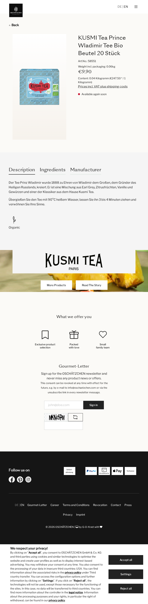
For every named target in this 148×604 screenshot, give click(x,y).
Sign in (93, 405)
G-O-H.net (88, 527)
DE (120, 7)
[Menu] (136, 6)
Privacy (67, 514)
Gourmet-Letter (37, 505)
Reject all (126, 588)
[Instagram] (29, 480)
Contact (116, 505)
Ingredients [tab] (53, 169)
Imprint (80, 514)
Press (128, 505)
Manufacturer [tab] (85, 169)
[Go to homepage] (16, 10)
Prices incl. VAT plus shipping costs (103, 86)
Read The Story (91, 285)
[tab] (22, 170)
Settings (125, 574)
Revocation (100, 505)
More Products (56, 285)
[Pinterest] (21, 480)
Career (54, 505)
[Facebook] (12, 480)
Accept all (126, 559)
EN (126, 7)
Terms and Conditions (76, 505)
